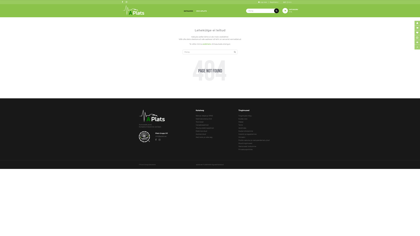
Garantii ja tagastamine (247, 134)
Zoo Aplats (201, 11)
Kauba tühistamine (245, 131)
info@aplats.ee (160, 136)
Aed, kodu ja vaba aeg (204, 137)
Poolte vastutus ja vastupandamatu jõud (254, 140)
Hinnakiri (241, 137)
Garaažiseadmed (202, 125)
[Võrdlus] (417, 37)
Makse (240, 122)
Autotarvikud (201, 134)
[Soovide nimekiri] (417, 32)
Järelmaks (242, 128)
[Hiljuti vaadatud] (417, 42)
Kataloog (188, 11)
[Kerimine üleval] (417, 47)
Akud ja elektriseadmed (205, 128)
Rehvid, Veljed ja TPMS (204, 116)
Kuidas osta (242, 119)
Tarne (240, 125)
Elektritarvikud (201, 131)
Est (284, 2)
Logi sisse (263, 2)
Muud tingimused (245, 143)
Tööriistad (199, 122)
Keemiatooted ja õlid (204, 119)
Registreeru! (274, 2)
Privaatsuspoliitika (245, 149)
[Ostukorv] (417, 28)
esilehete (207, 44)
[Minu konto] (417, 23)
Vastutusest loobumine (247, 146)
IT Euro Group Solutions (147, 164)
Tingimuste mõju (245, 116)
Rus (289, 2)
